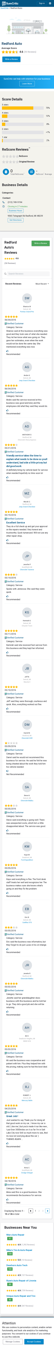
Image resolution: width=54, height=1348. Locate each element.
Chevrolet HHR (27, 738)
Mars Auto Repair (15, 1234)
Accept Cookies (34, 1341)
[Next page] (47, 1211)
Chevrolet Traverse (27, 570)
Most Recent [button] (41, 284)
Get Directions (16, 220)
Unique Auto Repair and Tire (20, 1296)
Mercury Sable (27, 1100)
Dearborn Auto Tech (16, 1265)
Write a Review (11, 59)
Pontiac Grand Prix (27, 312)
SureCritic (5, 8)
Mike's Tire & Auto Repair (19, 1250)
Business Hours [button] (15, 211)
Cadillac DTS (27, 922)
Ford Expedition (27, 860)
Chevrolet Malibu (27, 801)
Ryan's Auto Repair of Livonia (21, 1280)
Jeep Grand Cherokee (27, 380)
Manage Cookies (13, 1341)
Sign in (42, 3)
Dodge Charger (27, 1173)
